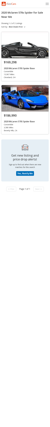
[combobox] (17, 27)
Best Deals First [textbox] (16, 27)
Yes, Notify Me (25, 173)
